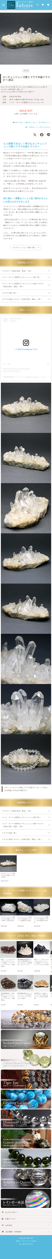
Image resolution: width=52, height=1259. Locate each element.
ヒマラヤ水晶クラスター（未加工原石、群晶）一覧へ (22, 299)
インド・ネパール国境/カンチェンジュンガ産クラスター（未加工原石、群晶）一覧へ (23, 285)
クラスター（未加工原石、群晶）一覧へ (17, 271)
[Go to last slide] (1, 42)
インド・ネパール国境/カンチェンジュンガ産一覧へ (21, 277)
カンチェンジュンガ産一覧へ (24, 247)
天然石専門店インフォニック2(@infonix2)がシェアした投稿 (27, 377)
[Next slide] (50, 42)
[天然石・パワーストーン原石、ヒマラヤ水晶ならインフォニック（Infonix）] (20, 2)
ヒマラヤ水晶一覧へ (9, 293)
